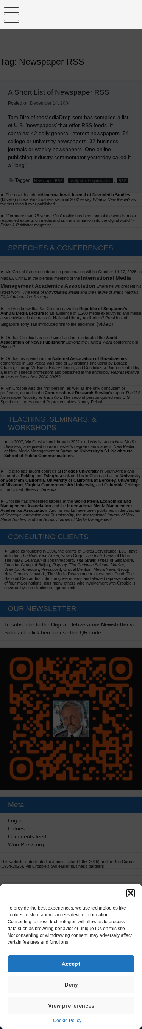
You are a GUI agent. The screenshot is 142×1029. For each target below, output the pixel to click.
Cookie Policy (67, 1020)
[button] (130, 893)
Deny (71, 984)
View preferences (71, 1005)
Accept (71, 964)
